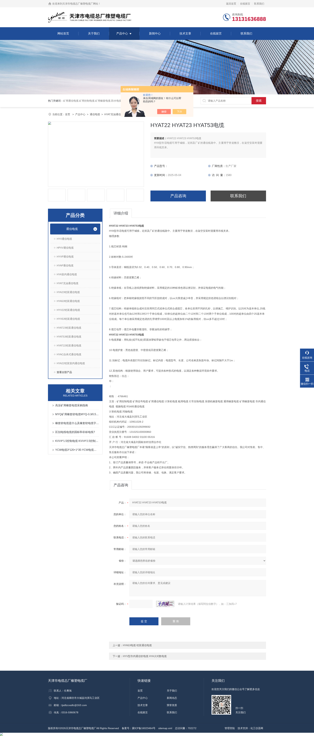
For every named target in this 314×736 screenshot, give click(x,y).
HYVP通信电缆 (65, 256)
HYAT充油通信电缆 (115, 114)
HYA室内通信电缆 (67, 274)
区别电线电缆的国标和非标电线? (75, 432)
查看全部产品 (64, 372)
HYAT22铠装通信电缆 (69, 345)
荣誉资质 (172, 705)
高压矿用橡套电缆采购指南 (71, 405)
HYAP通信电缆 (65, 265)
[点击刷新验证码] (165, 604)
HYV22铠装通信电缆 (68, 309)
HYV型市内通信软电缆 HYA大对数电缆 (145, 656)
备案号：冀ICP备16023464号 (138, 728)
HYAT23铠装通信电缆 (69, 327)
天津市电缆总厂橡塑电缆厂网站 (80, 3)
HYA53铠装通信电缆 (68, 301)
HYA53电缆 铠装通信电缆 (137, 645)
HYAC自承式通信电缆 (69, 354)
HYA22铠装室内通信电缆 (71, 363)
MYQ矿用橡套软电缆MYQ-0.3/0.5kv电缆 (77, 414)
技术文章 (185, 33)
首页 (68, 114)
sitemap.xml (165, 728)
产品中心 (122, 33)
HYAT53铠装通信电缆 (69, 336)
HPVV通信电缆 (65, 247)
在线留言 (245, 3)
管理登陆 (230, 728)
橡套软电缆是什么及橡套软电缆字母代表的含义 (77, 423)
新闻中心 (155, 33)
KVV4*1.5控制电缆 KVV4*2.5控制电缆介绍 (77, 440)
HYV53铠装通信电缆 (68, 318)
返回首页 (231, 3)
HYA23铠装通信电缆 (68, 292)
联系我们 (259, 3)
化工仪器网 (256, 728)
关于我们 (94, 33)
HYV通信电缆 (64, 238)
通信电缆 (95, 114)
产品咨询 (178, 196)
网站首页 (63, 33)
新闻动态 (172, 697)
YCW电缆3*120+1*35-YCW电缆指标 (77, 449)
